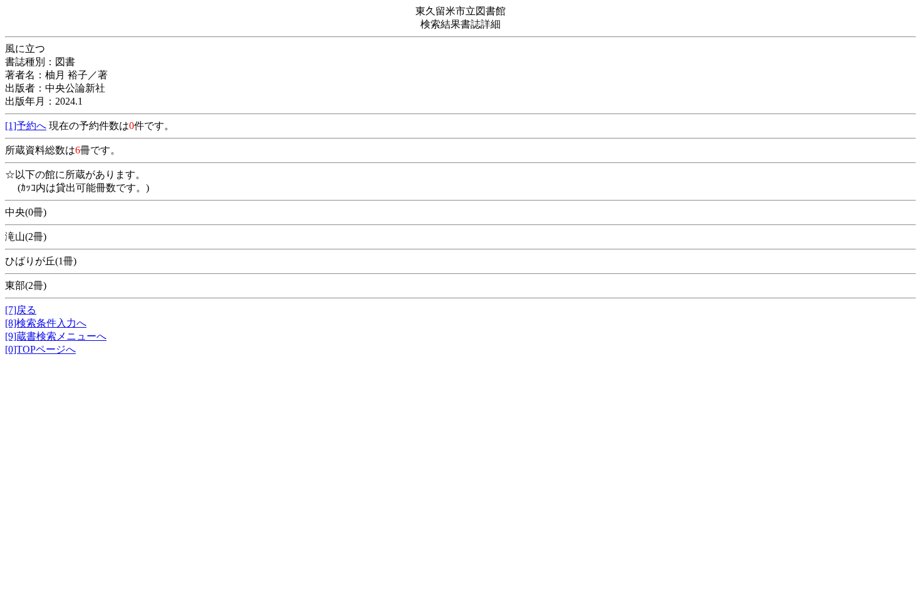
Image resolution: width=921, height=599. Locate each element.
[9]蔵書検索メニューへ (56, 336)
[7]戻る (20, 310)
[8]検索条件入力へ (45, 323)
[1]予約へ (25, 125)
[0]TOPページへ (40, 349)
